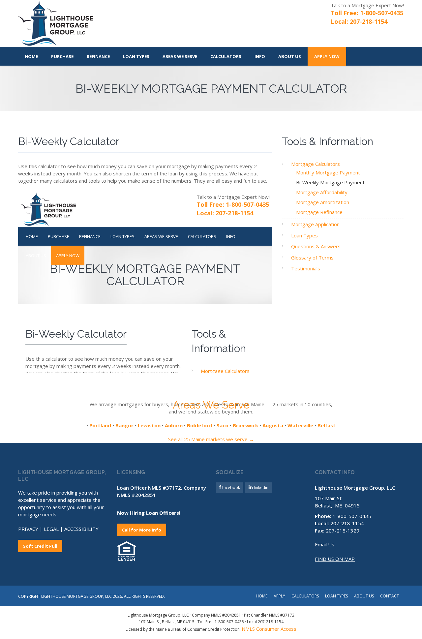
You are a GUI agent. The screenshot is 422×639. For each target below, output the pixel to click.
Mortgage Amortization (322, 202)
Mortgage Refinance (319, 212)
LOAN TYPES (336, 596)
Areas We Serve (180, 56)
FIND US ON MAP (335, 559)
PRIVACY (28, 529)
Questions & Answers (316, 246)
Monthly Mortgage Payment (328, 172)
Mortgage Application (315, 224)
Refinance (98, 56)
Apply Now (327, 56)
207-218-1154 (347, 523)
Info (260, 56)
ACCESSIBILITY (81, 529)
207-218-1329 (342, 530)
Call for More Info (141, 530)
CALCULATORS (305, 596)
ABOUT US (364, 596)
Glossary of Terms (312, 257)
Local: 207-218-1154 (359, 21)
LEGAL (51, 529)
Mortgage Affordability (321, 192)
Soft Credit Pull (40, 546)
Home (31, 56)
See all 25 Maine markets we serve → (211, 439)
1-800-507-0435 (352, 516)
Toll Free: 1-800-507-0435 (367, 13)
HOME (261, 596)
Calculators (225, 56)
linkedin (260, 487)
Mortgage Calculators (315, 164)
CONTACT (389, 596)
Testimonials (305, 268)
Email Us (324, 544)
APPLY (279, 596)
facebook (230, 487)
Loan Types (136, 56)
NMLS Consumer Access (269, 628)
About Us (289, 56)
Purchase (62, 56)
